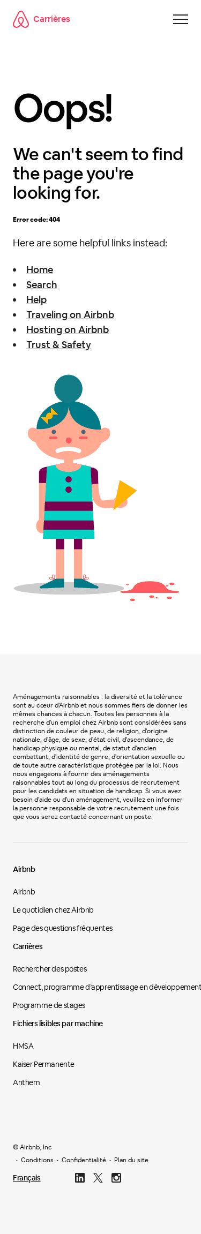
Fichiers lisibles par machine (58, 1023)
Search (41, 285)
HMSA (23, 1046)
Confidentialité (84, 1160)
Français (27, 1178)
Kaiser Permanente (44, 1064)
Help (36, 300)
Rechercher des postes (49, 969)
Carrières (51, 19)
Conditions (37, 1160)
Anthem (26, 1082)
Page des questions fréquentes (63, 928)
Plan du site (131, 1160)
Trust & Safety (58, 344)
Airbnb (24, 869)
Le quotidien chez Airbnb (53, 910)
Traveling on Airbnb (70, 314)
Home (39, 270)
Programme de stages (49, 1005)
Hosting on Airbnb (67, 329)
